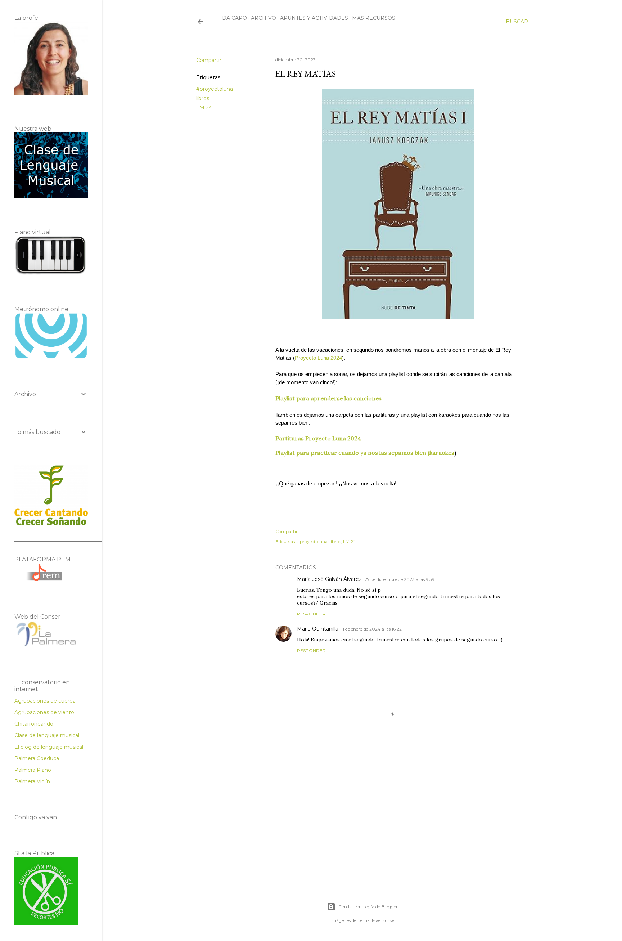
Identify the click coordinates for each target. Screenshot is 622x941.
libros (202, 98)
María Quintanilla (317, 629)
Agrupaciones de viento (44, 712)
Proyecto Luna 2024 (318, 358)
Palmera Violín (32, 781)
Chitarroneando (33, 724)
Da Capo (234, 18)
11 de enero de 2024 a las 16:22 (371, 629)
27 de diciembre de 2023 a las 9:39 (399, 579)
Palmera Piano (32, 770)
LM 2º (203, 107)
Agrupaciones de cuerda (45, 701)
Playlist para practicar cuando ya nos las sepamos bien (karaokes (364, 452)
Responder (311, 614)
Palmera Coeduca (36, 758)
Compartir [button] (208, 60)
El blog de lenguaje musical (48, 747)
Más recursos (373, 18)
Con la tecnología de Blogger (368, 906)
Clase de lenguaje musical (46, 735)
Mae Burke (383, 920)
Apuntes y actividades (314, 18)
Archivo (263, 18)
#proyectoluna (214, 89)
